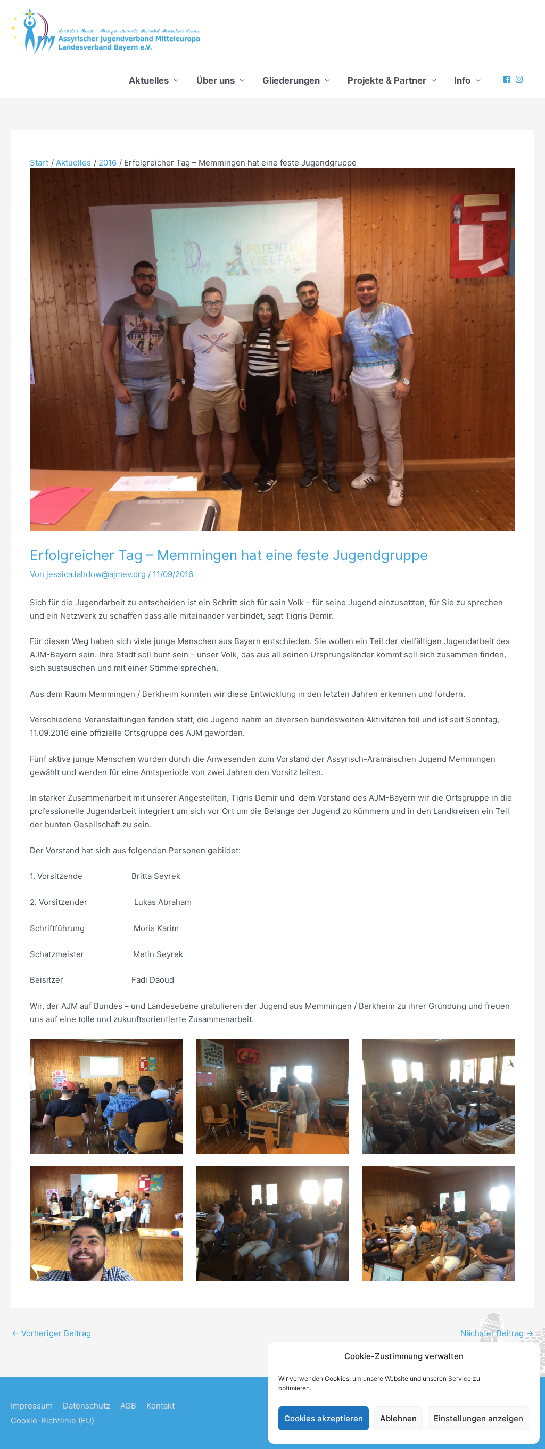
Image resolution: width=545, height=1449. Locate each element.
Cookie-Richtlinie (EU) (52, 1420)
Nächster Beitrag (496, 1333)
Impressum (32, 1406)
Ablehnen (398, 1418)
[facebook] (508, 79)
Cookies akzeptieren (323, 1418)
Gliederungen (291, 80)
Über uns (215, 80)
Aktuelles (149, 80)
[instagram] (520, 79)
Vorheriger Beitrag (51, 1333)
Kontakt (160, 1406)
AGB (128, 1406)
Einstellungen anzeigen (478, 1418)
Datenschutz (86, 1406)
